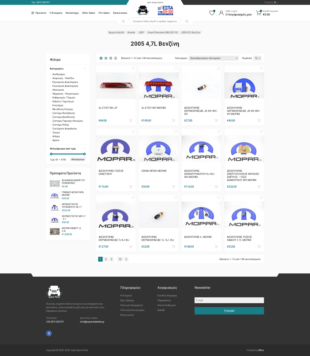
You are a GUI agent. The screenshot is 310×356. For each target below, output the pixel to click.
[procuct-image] (116, 85)
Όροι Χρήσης (127, 300)
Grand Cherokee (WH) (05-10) (163, 32)
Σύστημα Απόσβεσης (63, 113)
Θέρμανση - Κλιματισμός (65, 93)
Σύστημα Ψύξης (60, 124)
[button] (131, 120)
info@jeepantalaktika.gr (92, 321)
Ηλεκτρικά (58, 89)
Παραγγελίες (164, 300)
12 (120, 259)
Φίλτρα (56, 136)
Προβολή (247, 58)
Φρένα (55, 140)
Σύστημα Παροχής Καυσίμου (67, 120)
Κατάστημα (72, 12)
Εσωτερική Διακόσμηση (65, 86)
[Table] (115, 58)
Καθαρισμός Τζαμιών (63, 97)
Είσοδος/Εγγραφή (167, 295)
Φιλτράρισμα (77, 159)
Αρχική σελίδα (116, 32)
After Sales (88, 12)
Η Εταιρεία (56, 12)
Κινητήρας (57, 105)
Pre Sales (104, 12)
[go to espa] (165, 10)
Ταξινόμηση (181, 58)
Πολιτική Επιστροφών (132, 310)
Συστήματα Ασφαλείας (64, 128)
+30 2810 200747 (55, 321)
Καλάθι (161, 310)
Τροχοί (56, 132)
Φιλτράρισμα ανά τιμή (63, 148)
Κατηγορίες (57, 68)
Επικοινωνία (120, 12)
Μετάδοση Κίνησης (62, 109)
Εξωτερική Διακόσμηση (65, 82)
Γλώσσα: (270, 2)
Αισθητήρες (58, 74)
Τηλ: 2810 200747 (40, 2)
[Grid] (101, 58)
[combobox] (155, 21)
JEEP (141, 32)
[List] (110, 58)
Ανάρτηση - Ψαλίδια (63, 78)
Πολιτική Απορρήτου (131, 305)
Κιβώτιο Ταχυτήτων (63, 101)
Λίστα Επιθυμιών (166, 305)
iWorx (261, 350)
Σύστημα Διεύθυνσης (63, 117)
